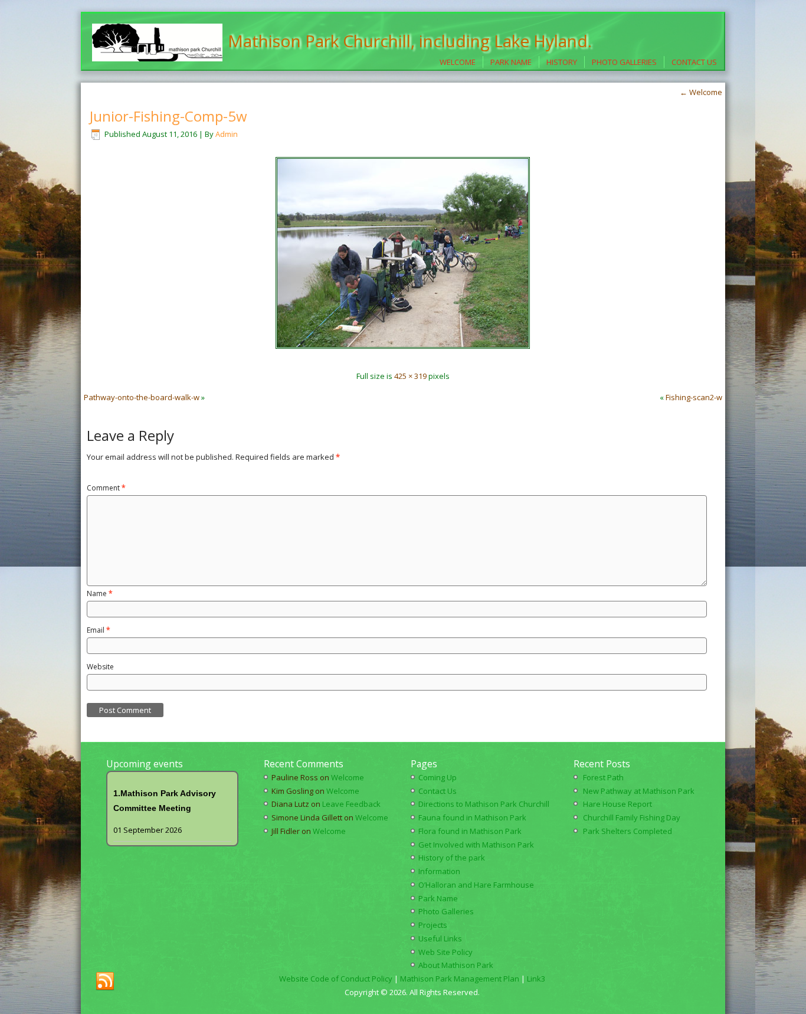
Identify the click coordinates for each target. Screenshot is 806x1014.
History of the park (451, 857)
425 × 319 (410, 376)
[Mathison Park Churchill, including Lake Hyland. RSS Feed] (105, 981)
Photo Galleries (624, 62)
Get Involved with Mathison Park (476, 844)
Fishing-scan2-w (694, 397)
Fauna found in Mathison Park (472, 817)
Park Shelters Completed (627, 831)
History (561, 62)
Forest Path (603, 777)
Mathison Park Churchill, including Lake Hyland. (410, 41)
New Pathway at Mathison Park (638, 791)
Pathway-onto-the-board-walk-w (141, 397)
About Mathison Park (455, 965)
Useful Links (440, 938)
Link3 (536, 978)
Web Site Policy (445, 952)
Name (100, 593)
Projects (432, 925)
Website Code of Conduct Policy (335, 978)
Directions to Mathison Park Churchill (483, 804)
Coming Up (437, 777)
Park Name (511, 62)
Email (98, 630)
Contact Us (694, 62)
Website (100, 667)
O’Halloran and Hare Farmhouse (476, 884)
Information (439, 871)
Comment (106, 488)
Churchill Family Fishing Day (631, 817)
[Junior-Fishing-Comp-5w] (403, 354)
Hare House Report (617, 804)
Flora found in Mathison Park (470, 831)
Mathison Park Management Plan (459, 978)
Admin (226, 134)
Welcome (458, 62)
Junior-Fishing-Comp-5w (168, 116)
